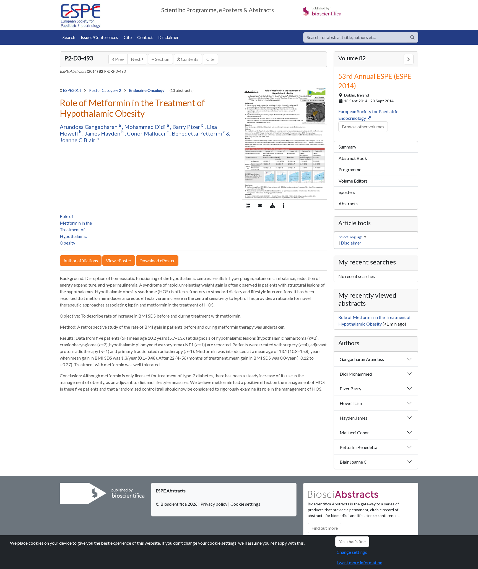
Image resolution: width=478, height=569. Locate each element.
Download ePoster (157, 260)
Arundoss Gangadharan (89, 126)
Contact (145, 37)
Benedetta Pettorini (197, 133)
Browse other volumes (363, 126)
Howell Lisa (351, 403)
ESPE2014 (72, 90)
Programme (350, 169)
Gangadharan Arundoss (362, 359)
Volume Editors (353, 180)
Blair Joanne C (353, 461)
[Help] (412, 37)
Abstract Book (353, 158)
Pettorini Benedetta (358, 447)
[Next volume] (409, 59)
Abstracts (348, 203)
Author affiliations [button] (80, 260)
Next (136, 59)
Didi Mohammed (356, 373)
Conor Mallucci (147, 133)
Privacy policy (214, 503)
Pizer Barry (350, 388)
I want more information (359, 562)
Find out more (324, 528)
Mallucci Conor (354, 432)
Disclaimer (168, 37)
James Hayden (103, 133)
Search (69, 37)
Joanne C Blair (78, 140)
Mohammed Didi (145, 126)
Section (161, 59)
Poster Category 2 (105, 90)
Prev (119, 59)
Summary (347, 146)
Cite (128, 37)
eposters (347, 192)
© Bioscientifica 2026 (177, 503)
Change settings (352, 552)
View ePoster (118, 260)
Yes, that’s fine (352, 541)
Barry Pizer (186, 126)
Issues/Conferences (99, 37)
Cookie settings (245, 503)
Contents (189, 59)
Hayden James (353, 417)
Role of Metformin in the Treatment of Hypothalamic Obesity (76, 229)
